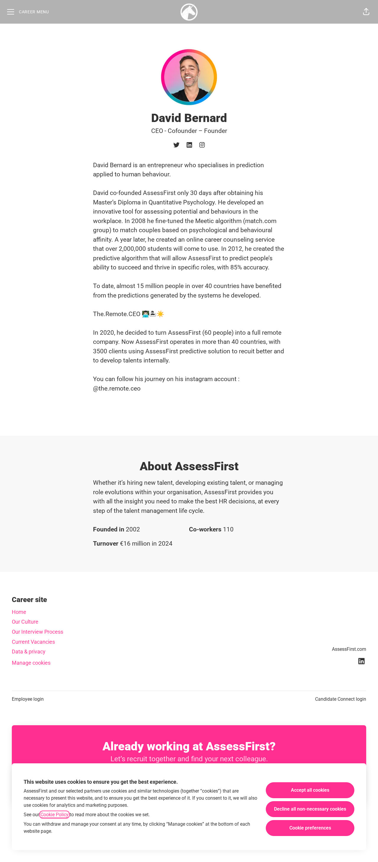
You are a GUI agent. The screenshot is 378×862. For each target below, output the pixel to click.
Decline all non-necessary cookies (310, 809)
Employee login (28, 699)
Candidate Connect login (340, 699)
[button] (366, 12)
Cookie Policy (54, 814)
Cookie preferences (310, 828)
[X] (176, 145)
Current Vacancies (33, 642)
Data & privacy (28, 651)
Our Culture (25, 622)
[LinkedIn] (189, 145)
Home (19, 612)
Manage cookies (31, 663)
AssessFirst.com (349, 649)
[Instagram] (202, 145)
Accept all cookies (310, 790)
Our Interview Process (37, 632)
